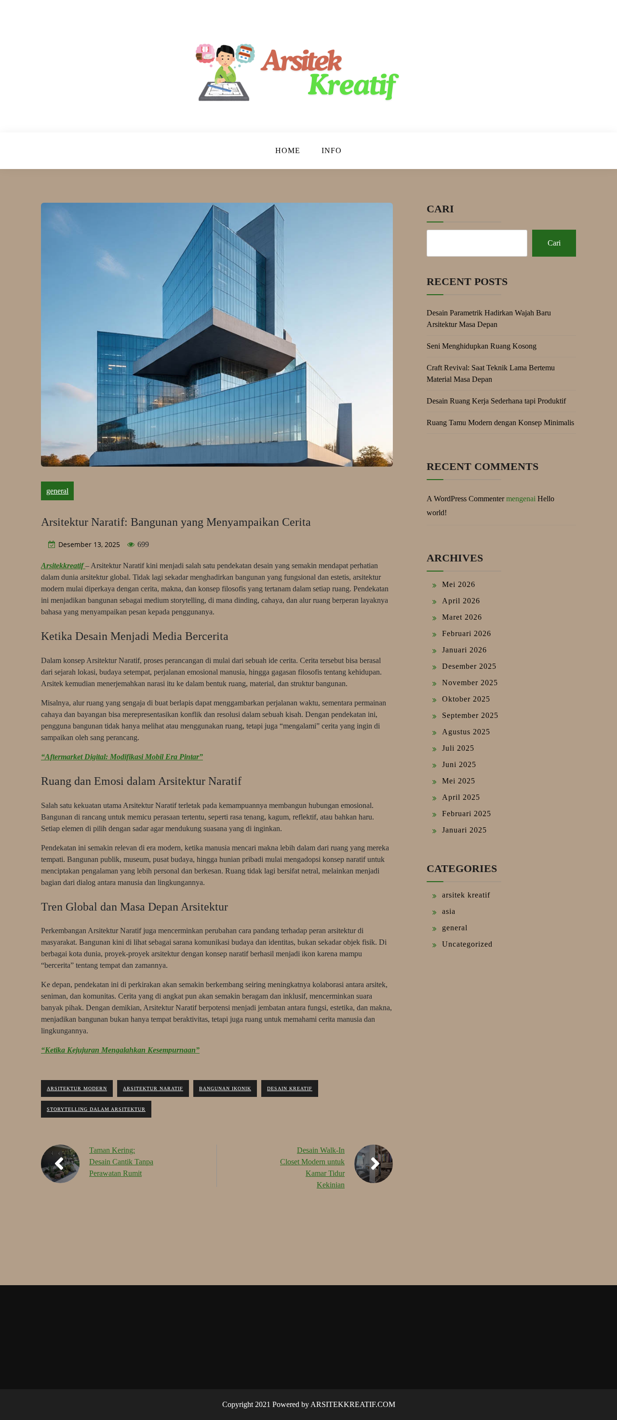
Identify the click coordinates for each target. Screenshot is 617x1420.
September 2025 (470, 715)
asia (449, 911)
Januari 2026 (464, 650)
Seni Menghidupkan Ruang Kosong (482, 346)
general (57, 491)
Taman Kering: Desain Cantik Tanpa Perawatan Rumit (121, 1161)
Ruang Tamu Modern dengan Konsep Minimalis (500, 422)
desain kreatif (289, 1088)
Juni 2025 (459, 764)
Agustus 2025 (466, 732)
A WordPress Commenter (465, 499)
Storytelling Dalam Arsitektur (96, 1109)
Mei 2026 (458, 584)
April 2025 (461, 797)
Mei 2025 (458, 781)
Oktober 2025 (466, 699)
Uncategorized (467, 944)
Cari (440, 209)
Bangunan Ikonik (225, 1088)
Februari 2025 (466, 813)
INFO (332, 150)
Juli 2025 (458, 748)
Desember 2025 (469, 666)
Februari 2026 (466, 633)
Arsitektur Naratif (153, 1088)
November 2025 (470, 682)
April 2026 (461, 601)
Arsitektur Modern (77, 1088)
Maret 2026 (462, 617)
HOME (287, 150)
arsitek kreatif (466, 895)
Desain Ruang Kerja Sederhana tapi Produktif (496, 401)
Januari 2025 (464, 830)
